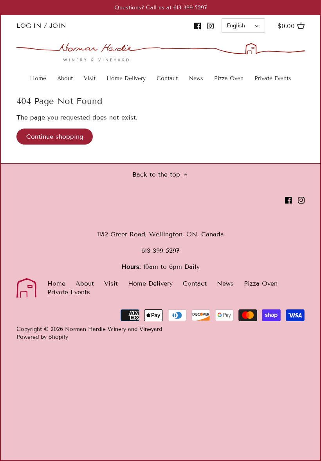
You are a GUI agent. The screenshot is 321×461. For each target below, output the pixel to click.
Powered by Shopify (42, 337)
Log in (28, 25)
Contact (195, 283)
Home (56, 283)
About (85, 283)
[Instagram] (210, 25)
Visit (111, 283)
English (236, 25)
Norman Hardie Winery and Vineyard (113, 329)
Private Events (68, 292)
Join (57, 25)
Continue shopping (54, 136)
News (225, 283)
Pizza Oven (261, 283)
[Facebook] (197, 25)
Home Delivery (150, 283)
